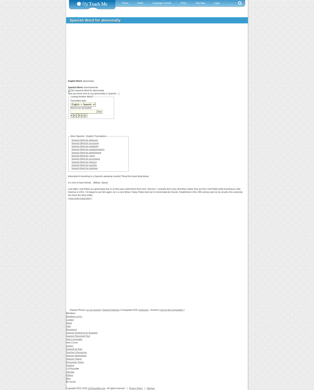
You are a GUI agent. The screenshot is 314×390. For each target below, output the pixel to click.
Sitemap (70, 372)
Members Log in (74, 316)
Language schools (162, 3)
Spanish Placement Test (78, 336)
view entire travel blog (80, 198)
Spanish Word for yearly (83, 156)
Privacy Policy (136, 388)
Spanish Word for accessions (85, 159)
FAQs (184, 3)
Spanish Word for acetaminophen (87, 149)
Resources (71, 329)
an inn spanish (93, 310)
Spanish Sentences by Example (82, 333)
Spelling (70, 365)
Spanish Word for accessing (85, 143)
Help (68, 326)
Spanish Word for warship (84, 165)
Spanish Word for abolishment (86, 152)
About (69, 323)
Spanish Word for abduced (84, 140)
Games (69, 346)
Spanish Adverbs (110, 310)
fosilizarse (144, 310)
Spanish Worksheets (76, 355)
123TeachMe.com (96, 388)
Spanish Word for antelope (84, 168)
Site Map (200, 3)
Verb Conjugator (74, 339)
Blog (68, 378)
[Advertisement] (154, 53)
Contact (70, 320)
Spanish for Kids (74, 349)
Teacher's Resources (76, 352)
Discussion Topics (75, 362)
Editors (69, 375)
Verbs (140, 3)
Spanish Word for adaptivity (84, 146)
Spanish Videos (74, 359)
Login (217, 3)
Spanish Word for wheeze (84, 162)
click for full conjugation (171, 310)
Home (125, 3)
